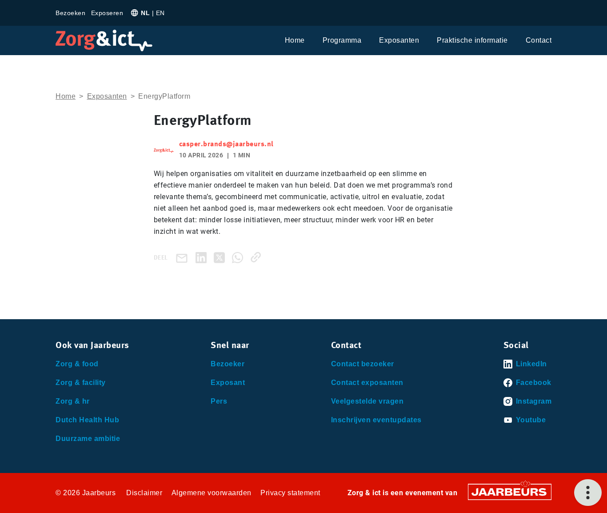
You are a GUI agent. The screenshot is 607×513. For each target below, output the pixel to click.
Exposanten (399, 40)
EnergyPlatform (164, 96)
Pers (219, 401)
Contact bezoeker (362, 364)
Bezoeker (227, 364)
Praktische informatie (472, 40)
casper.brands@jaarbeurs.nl (226, 144)
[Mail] (183, 257)
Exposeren (107, 12)
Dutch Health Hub (87, 420)
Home (295, 40)
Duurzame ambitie (88, 438)
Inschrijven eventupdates (376, 420)
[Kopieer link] (257, 257)
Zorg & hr (73, 401)
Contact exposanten (367, 382)
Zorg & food (77, 364)
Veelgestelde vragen (367, 401)
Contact (539, 40)
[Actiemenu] (588, 492)
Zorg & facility (81, 382)
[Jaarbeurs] (509, 491)
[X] (221, 257)
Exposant (228, 382)
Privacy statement (290, 493)
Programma (342, 40)
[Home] (104, 40)
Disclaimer (144, 493)
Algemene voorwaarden (212, 493)
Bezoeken (70, 12)
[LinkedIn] (203, 257)
